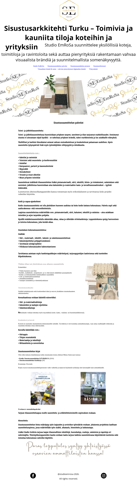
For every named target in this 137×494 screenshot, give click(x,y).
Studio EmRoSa (38, 66)
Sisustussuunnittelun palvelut (57, 66)
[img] (68, 10)
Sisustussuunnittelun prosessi (80, 66)
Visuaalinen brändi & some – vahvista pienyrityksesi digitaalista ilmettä (62, 69)
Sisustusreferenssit (99, 66)
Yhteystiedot (93, 69)
